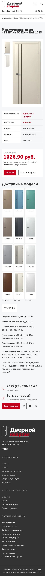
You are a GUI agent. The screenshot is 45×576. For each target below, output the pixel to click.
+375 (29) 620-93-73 (12, 11)
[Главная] (12, 4)
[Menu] (34, 4)
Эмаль (4, 501)
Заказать (10, 172)
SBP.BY (39, 572)
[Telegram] (39, 11)
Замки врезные (8, 549)
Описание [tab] (9, 308)
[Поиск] (41, 3)
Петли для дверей (9, 526)
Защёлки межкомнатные (12, 530)
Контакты (6, 483)
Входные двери (8, 475)
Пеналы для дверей (10, 538)
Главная (5, 464)
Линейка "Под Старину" (12, 557)
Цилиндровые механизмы (13, 545)
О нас (4, 467)
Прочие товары (8, 553)
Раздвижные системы (11, 534)
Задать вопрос (27, 172)
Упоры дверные (8, 542)
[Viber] (36, 11)
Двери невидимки (10, 508)
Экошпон (6, 497)
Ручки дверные (8, 523)
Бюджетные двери (10, 504)
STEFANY (27, 122)
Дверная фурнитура (10, 479)
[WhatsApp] (42, 11)
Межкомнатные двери (11, 471)
